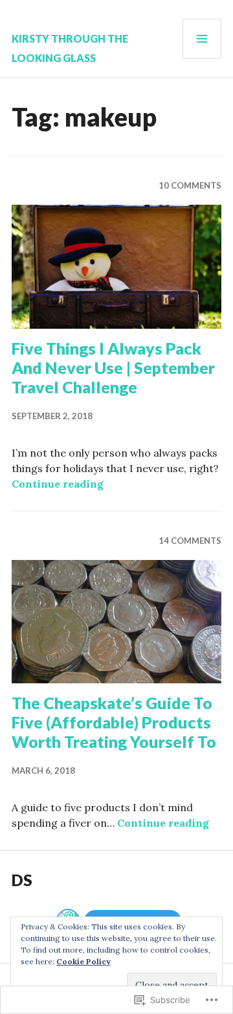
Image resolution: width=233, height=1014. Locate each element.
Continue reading (58, 483)
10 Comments (190, 185)
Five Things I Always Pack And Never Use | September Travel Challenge (113, 367)
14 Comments (190, 540)
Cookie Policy (83, 961)
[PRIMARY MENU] (202, 39)
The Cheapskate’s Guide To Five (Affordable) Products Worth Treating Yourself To (114, 722)
